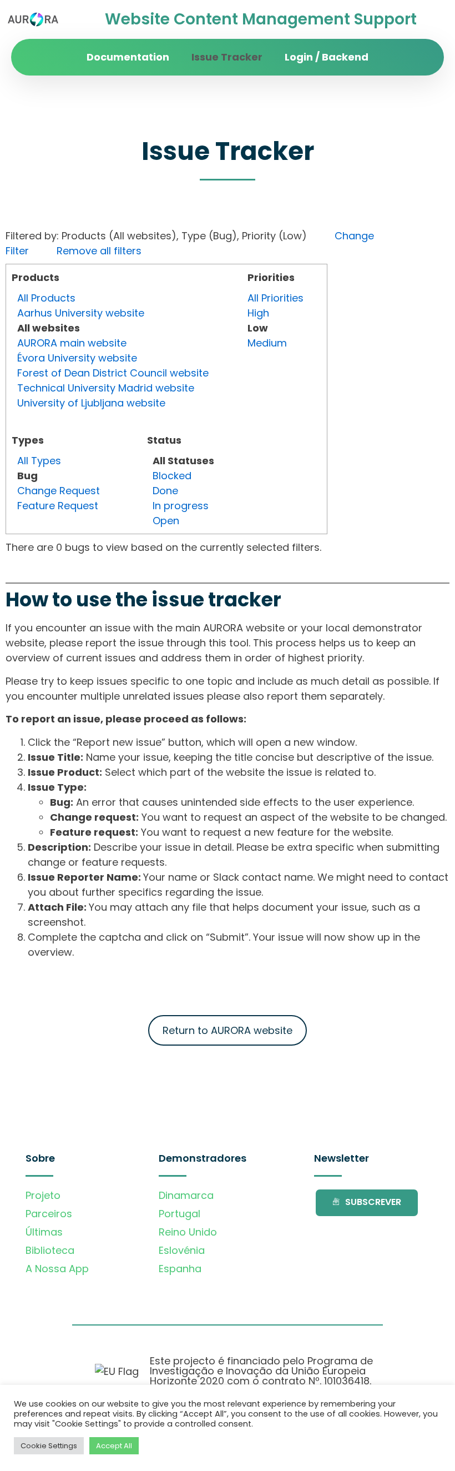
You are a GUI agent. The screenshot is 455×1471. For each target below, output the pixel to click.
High (258, 313)
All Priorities (275, 298)
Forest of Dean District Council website (113, 373)
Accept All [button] (114, 1445)
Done (165, 491)
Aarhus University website (80, 313)
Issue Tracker (226, 57)
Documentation (128, 57)
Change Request (58, 491)
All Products (46, 298)
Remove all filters (99, 251)
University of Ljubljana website (91, 403)
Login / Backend (326, 57)
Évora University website (77, 358)
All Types (39, 461)
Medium (267, 343)
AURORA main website (72, 343)
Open (166, 521)
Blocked (172, 476)
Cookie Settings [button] (49, 1445)
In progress (181, 506)
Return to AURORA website (227, 1030)
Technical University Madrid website (105, 388)
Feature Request (57, 506)
